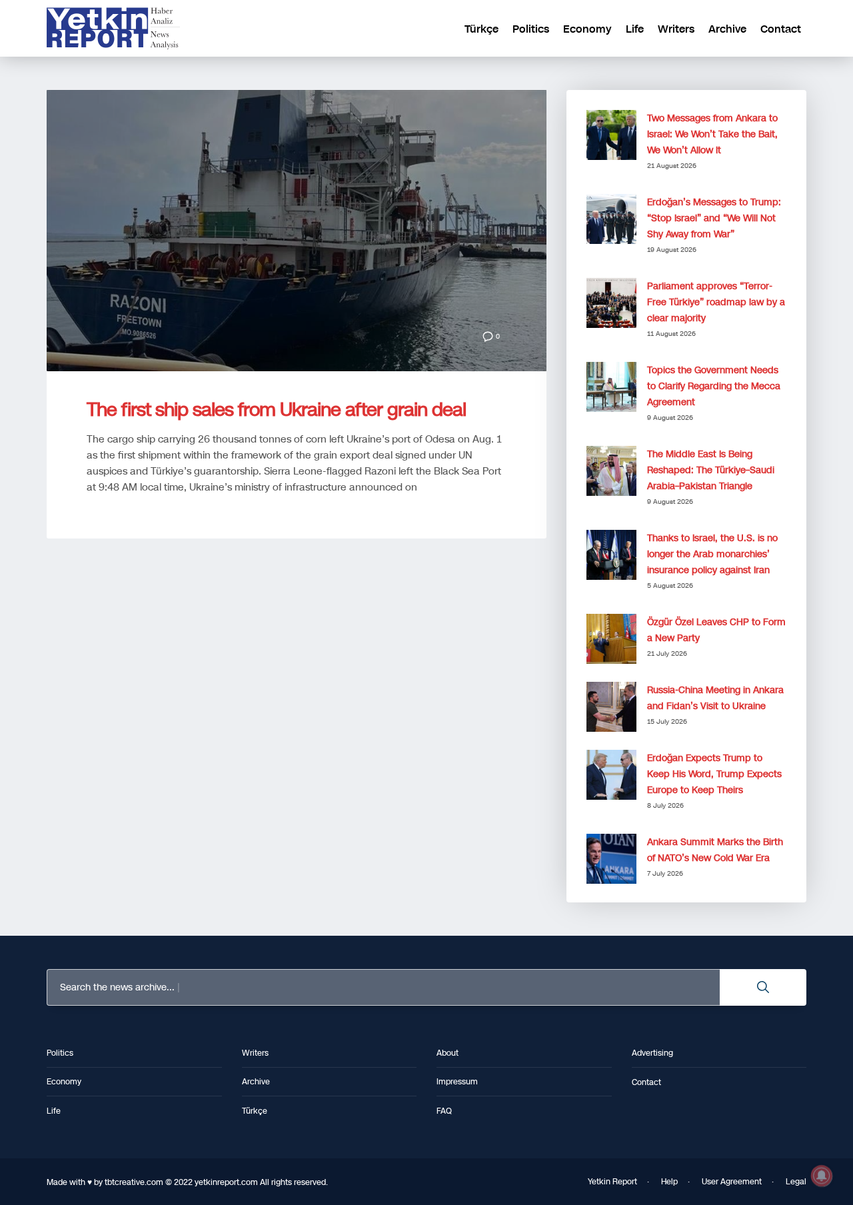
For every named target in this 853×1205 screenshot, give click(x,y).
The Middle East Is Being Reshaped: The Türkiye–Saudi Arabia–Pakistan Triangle (710, 470)
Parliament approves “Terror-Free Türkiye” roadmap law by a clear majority (716, 302)
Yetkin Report (612, 1181)
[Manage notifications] (821, 1175)
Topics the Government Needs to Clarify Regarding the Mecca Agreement (713, 386)
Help (669, 1181)
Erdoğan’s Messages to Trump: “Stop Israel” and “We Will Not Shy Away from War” (714, 218)
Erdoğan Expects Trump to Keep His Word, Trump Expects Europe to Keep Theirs (714, 774)
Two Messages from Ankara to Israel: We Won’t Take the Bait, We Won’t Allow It (712, 134)
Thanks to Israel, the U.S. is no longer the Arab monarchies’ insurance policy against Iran (712, 554)
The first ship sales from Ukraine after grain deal (276, 410)
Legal (796, 1181)
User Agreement (732, 1181)
